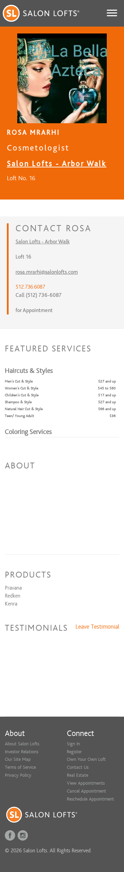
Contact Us (78, 767)
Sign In (73, 743)
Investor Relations (21, 751)
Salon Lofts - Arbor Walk (56, 163)
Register (74, 751)
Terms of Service (20, 767)
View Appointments (86, 783)
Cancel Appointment (86, 791)
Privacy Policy (18, 775)
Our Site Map (18, 759)
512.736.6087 (30, 287)
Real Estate (77, 775)
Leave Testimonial (97, 626)
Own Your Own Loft (86, 759)
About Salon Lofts (22, 743)
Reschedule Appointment (90, 799)
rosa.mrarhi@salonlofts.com (47, 272)
